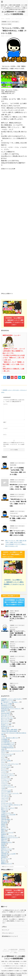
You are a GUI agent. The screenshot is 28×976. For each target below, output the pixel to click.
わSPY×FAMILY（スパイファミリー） (11, 751)
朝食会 (3, 831)
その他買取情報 (5, 741)
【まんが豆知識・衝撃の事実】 (9, 729)
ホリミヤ (3, 801)
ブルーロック (4, 795)
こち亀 (3, 736)
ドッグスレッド (5, 780)
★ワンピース (4, 721)
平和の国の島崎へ (6, 819)
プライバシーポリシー (8, 933)
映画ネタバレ (4, 829)
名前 (4, 422)
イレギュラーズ (5, 755)
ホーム (5, 949)
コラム (3, 762)
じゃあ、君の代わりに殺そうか (9, 737)
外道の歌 (3, 818)
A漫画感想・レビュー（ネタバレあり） (11, 390)
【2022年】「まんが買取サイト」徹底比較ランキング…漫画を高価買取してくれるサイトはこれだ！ (14, 921)
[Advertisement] (14, 231)
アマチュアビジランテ (7, 754)
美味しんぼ (4, 852)
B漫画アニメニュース (7, 700)
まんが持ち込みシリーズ (7, 742)
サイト (4, 434)
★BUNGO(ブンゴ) (6, 705)
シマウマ (3, 772)
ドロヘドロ (4, 782)
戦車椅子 (3, 826)
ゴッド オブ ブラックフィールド (10, 764)
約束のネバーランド (6, 849)
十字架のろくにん (6, 813)
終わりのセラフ (5, 850)
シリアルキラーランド (7, 773)
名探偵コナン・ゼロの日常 (8, 814)
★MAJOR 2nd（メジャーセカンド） (11, 708)
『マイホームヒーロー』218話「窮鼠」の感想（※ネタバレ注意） (18, 518)
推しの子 (3, 827)
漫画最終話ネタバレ (6, 842)
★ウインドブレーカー (7, 718)
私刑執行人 (4, 847)
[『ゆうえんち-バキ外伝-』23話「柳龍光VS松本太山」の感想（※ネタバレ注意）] (19, 377)
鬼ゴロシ (3, 860)
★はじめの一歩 (5, 715)
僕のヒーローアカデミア (7, 808)
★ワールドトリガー (6, 723)
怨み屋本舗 (4, 822)
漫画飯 (3, 845)
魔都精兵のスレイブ (6, 863)
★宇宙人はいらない (6, 726)
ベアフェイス (4, 800)
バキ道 (3, 788)
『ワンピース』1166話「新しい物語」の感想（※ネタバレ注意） (18, 664)
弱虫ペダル (4, 821)
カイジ (3, 757)
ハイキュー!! (4, 783)
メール (5, 428)
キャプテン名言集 (6, 760)
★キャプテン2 (5, 720)
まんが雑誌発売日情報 (12, 949)
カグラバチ (4, 759)
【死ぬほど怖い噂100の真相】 (9, 731)
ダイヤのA (4, 777)
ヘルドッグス (4, 798)
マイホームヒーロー (6, 803)
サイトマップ (5, 930)
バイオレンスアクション (7, 786)
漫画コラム (4, 840)
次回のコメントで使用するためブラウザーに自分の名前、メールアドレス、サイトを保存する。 (13, 444)
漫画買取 (3, 844)
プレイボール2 (5, 796)
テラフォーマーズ (6, 778)
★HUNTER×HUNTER (7, 707)
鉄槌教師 (3, 857)
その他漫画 (4, 739)
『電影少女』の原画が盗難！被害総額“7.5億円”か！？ (17, 689)
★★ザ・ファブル (6, 711)
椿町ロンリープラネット (7, 836)
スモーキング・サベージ (7, 775)
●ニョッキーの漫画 (6, 703)
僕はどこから (4, 809)
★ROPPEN (4, 710)
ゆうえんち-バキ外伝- (7, 746)
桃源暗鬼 (3, 834)
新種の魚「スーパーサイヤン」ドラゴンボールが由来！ (18, 676)
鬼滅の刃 (3, 862)
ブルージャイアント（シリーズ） (10, 793)
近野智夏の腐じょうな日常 (8, 853)
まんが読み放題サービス (7, 744)
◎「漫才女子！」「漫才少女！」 (10, 702)
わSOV (3, 749)
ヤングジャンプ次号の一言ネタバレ (10, 804)
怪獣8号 (3, 824)
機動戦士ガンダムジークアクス (9, 837)
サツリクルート (5, 770)
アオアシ (3, 752)
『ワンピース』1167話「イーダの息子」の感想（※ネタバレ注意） (18, 649)
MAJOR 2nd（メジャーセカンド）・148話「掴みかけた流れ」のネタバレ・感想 (18, 487)
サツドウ (3, 769)
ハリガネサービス (6, 785)
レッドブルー (4, 806)
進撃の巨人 (4, 855)
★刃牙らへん (4, 724)
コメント (5, 404)
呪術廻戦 (3, 816)
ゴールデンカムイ (6, 767)
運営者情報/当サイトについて (10, 936)
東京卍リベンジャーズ (7, 832)
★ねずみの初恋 (5, 713)
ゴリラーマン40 (5, 765)
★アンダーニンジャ (6, 716)
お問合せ (4, 926)
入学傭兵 (3, 811)
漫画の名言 (4, 839)
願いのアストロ (5, 858)
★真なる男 (4, 728)
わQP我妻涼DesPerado (7, 747)
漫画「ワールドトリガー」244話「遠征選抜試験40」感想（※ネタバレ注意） (18, 533)
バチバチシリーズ (6, 790)
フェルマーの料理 (6, 791)
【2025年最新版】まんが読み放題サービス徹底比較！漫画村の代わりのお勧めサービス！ (14, 602)
